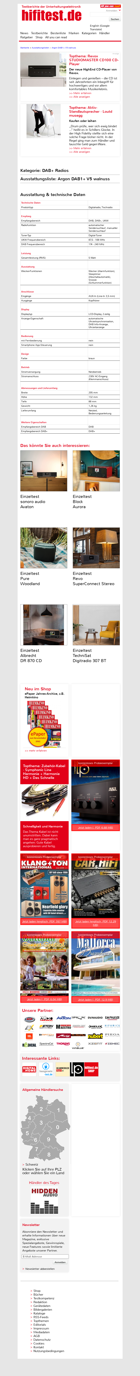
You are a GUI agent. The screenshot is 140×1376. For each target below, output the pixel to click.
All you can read (56, 37)
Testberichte (39, 33)
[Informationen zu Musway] (78, 1036)
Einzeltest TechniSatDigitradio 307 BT (89, 655)
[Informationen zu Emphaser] (112, 1019)
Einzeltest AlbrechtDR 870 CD (31, 655)
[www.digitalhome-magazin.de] (29, 1079)
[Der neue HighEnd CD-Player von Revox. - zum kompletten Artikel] (44, 77)
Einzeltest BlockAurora (82, 502)
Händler (104, 33)
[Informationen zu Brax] (78, 1019)
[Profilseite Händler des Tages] (44, 1213)
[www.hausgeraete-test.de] (46, 1079)
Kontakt (38, 1347)
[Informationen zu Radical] (29, 1045)
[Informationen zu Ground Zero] (78, 1028)
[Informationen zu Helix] (95, 1028)
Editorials (39, 1325)
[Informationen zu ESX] (29, 1028)
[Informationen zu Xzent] (95, 1045)
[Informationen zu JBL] (29, 1036)
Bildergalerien (42, 1310)
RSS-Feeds (40, 1317)
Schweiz (31, 1164)
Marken (74, 33)
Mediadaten (41, 1332)
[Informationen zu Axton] (63, 1019)
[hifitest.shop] (91, 1079)
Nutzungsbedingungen (48, 1351)
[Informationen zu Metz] (63, 1036)
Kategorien (89, 33)
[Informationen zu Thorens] (63, 1045)
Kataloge (39, 1313)
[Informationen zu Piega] (112, 1036)
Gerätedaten (41, 1306)
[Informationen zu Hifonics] (112, 1028)
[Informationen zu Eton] (46, 1028)
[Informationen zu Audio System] (46, 1019)
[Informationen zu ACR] (29, 1019)
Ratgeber (26, 37)
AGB (36, 1336)
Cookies (38, 1343)
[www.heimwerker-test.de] (62, 1079)
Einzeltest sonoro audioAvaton (32, 502)
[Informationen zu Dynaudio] (95, 1019)
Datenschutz (42, 1340)
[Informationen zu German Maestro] (63, 1028)
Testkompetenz (43, 1298)
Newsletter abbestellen (40, 1269)
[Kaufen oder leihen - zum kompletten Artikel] (44, 130)
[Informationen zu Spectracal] (46, 1045)
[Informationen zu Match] (46, 1036)
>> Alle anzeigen (79, 97)
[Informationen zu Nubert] (95, 1036)
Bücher (38, 1295)
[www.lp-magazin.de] (77, 1079)
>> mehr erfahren (36, 750)
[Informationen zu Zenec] (112, 1045)
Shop (39, 37)
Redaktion (40, 1302)
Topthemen (41, 1321)
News (24, 33)
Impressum (41, 1328)
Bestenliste (58, 33)
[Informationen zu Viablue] (78, 1045)
